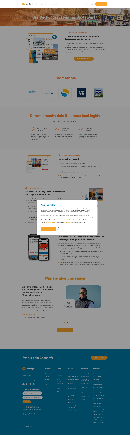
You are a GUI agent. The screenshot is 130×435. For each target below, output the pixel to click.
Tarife (49, 4)
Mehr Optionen (79, 229)
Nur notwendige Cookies (65, 229)
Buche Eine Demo (101, 4)
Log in (92, 4)
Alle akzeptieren (48, 229)
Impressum (67, 222)
